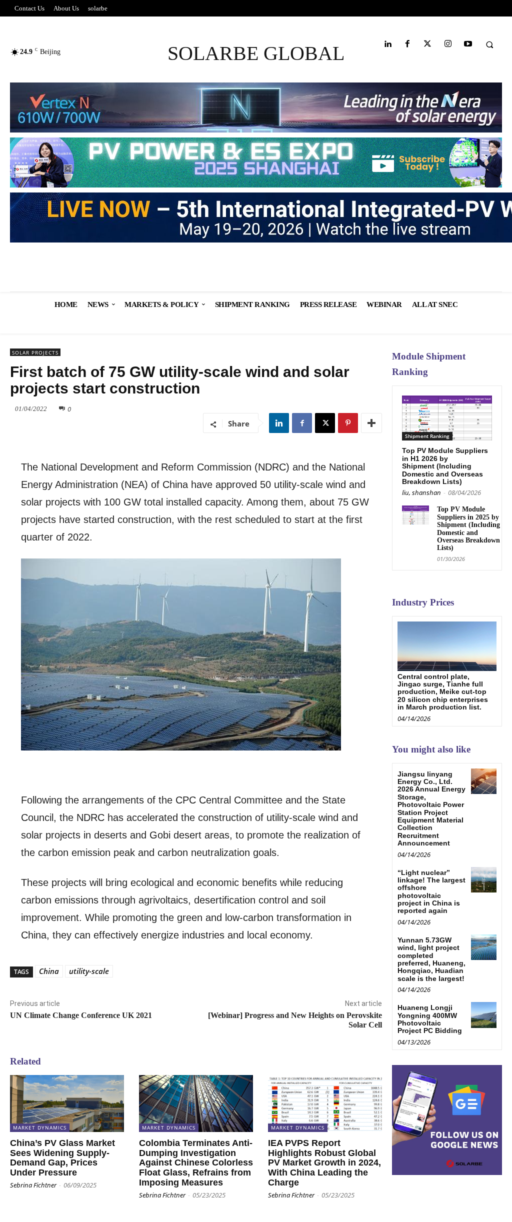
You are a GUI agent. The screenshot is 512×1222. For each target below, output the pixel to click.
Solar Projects (35, 352)
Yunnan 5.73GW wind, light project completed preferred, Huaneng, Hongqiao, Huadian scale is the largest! (432, 959)
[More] (371, 423)
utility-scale (89, 971)
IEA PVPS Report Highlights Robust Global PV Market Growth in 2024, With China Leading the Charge (324, 1163)
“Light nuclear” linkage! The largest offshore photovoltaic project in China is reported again (432, 891)
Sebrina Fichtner (33, 1185)
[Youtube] (467, 44)
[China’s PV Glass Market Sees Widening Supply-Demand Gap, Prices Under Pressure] (67, 1103)
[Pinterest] (348, 423)
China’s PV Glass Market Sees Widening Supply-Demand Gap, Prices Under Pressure (62, 1158)
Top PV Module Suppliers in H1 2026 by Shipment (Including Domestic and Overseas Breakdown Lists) (445, 466)
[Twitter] (427, 44)
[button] (489, 44)
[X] (325, 423)
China (49, 971)
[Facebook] (407, 44)
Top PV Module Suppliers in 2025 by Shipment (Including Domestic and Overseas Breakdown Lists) (468, 529)
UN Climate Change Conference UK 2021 (81, 1015)
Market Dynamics (39, 1127)
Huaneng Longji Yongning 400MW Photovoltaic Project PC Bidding (430, 1019)
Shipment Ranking (427, 436)
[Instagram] (447, 44)
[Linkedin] (387, 44)
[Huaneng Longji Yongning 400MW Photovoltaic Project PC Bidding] (483, 1015)
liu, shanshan (421, 492)
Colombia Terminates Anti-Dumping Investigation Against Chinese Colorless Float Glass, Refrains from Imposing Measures (196, 1163)
